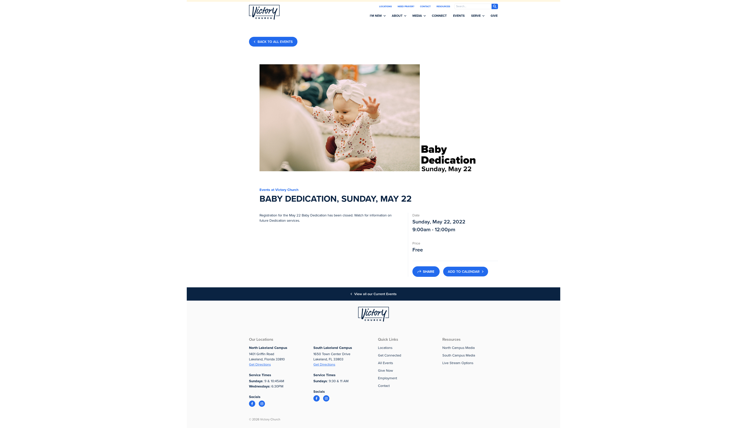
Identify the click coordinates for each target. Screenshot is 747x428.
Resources (443, 6)
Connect (439, 16)
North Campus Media (458, 348)
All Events (385, 363)
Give (494, 16)
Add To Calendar (464, 271)
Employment (387, 378)
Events (459, 16)
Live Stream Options (457, 363)
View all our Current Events (375, 294)
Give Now (385, 370)
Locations (385, 6)
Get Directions (260, 364)
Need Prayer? (406, 6)
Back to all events (275, 42)
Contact (425, 6)
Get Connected (389, 355)
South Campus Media (458, 355)
